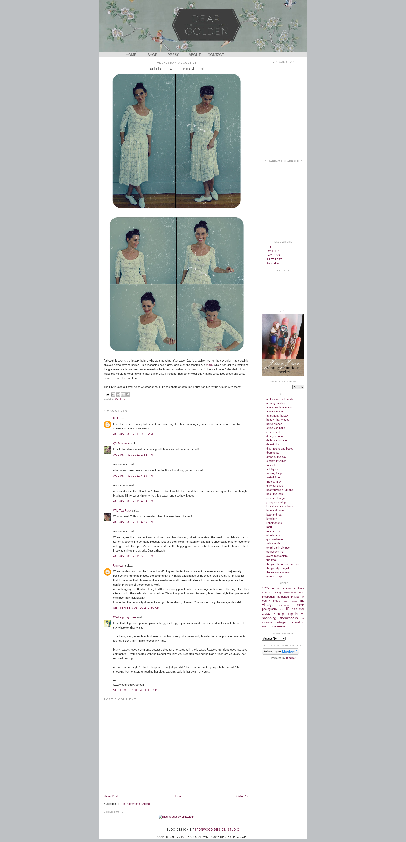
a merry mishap (275, 403)
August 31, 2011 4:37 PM (133, 522)
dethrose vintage (276, 440)
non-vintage (285, 605)
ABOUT (195, 54)
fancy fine (272, 465)
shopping (269, 618)
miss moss (273, 531)
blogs (301, 588)
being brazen (274, 423)
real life (284, 609)
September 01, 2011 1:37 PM (136, 690)
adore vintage (274, 411)
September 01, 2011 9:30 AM (136, 607)
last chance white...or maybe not (176, 68)
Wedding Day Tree (124, 617)
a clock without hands (279, 399)
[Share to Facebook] (127, 394)
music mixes (290, 601)
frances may (274, 481)
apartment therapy (277, 415)
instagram (283, 596)
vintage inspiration (289, 622)
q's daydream (274, 539)
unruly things (274, 576)
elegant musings (276, 460)
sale (294, 609)
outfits (120, 399)
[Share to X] (123, 394)
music (276, 600)
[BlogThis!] (118, 394)
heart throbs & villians (279, 489)
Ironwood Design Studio (217, 829)
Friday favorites (282, 588)
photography (269, 609)
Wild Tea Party (122, 510)
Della (116, 418)
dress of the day (276, 456)
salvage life (273, 543)
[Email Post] (107, 394)
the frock (271, 559)
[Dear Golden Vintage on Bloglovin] (280, 653)
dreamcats (272, 452)
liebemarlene (274, 522)
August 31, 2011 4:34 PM (133, 501)
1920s (266, 588)
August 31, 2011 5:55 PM (133, 556)
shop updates (289, 613)
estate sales (290, 593)
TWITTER (272, 251)
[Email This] (113, 394)
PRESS (173, 54)
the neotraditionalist (278, 572)
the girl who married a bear (282, 564)
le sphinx (271, 518)
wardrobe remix (273, 626)
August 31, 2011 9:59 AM (133, 434)
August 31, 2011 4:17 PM (133, 475)
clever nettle (273, 432)
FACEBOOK (274, 255)
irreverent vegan (276, 498)
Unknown (118, 565)
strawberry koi (275, 551)
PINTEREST (274, 259)
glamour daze (274, 485)
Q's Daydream (121, 443)
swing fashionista (277, 555)
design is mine (275, 436)
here (210, 364)
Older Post (243, 796)
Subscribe (272, 263)
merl (269, 526)
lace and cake (275, 510)
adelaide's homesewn (279, 407)
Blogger (290, 657)
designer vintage (272, 592)
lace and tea (273, 514)
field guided (273, 469)
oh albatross (273, 535)
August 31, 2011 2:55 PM (133, 454)
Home (177, 796)
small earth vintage (278, 547)
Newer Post (111, 796)
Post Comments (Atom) (135, 803)
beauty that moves (277, 419)
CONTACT (216, 54)
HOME (131, 54)
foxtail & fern (274, 477)
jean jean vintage (276, 502)
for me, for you (275, 473)
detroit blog (273, 444)
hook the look (274, 493)
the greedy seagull (277, 568)
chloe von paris (275, 427)
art (294, 588)
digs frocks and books (280, 448)
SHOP (152, 54)
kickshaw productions (279, 506)
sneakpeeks (289, 618)
